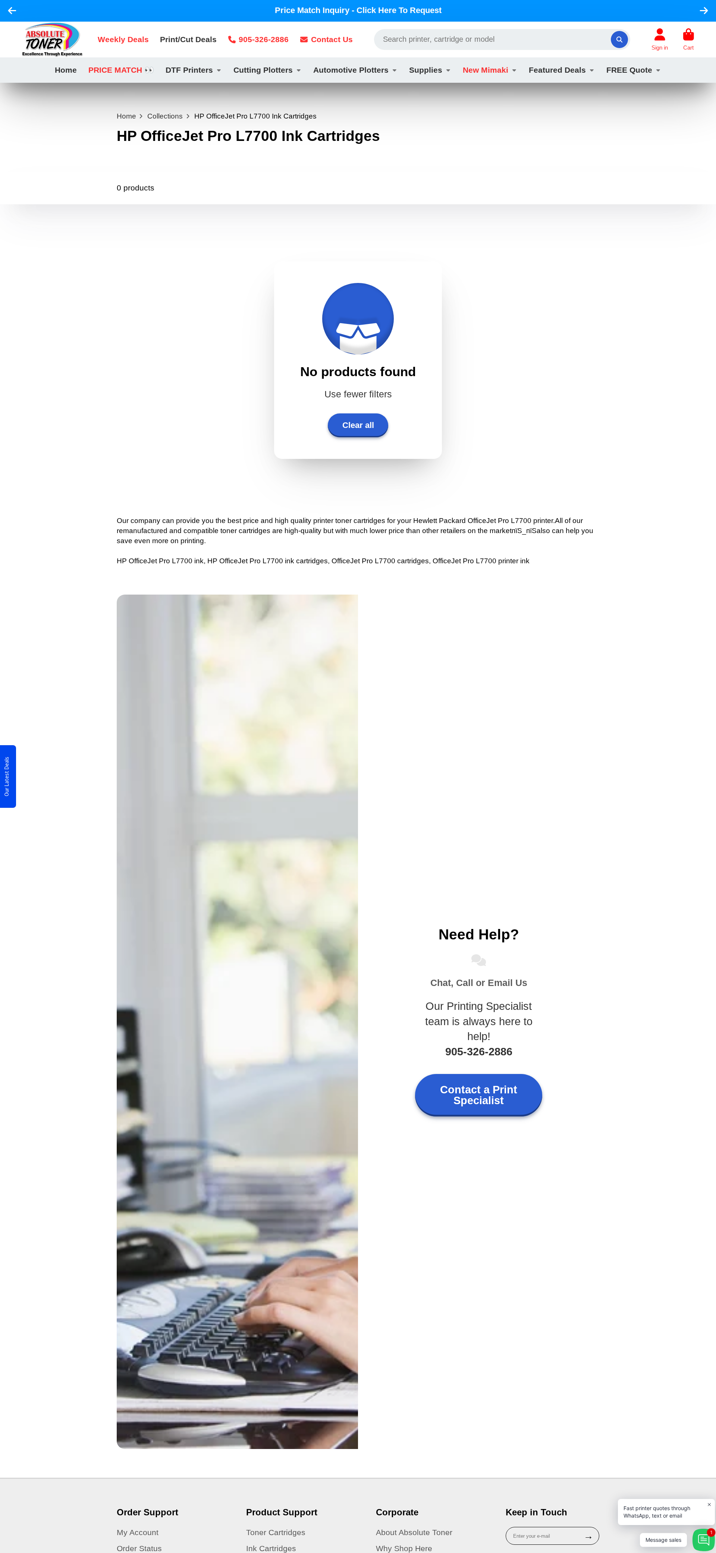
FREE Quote (629, 70)
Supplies (425, 70)
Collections (165, 116)
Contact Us (332, 39)
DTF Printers (189, 70)
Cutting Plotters (263, 70)
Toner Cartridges (275, 1532)
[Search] (619, 39)
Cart (688, 39)
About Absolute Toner (414, 1532)
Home (66, 70)
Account (659, 39)
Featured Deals (557, 70)
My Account (137, 1532)
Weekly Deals (123, 39)
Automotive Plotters (351, 70)
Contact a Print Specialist (478, 1095)
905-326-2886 (264, 39)
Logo (53, 39)
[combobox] (502, 39)
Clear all (358, 425)
